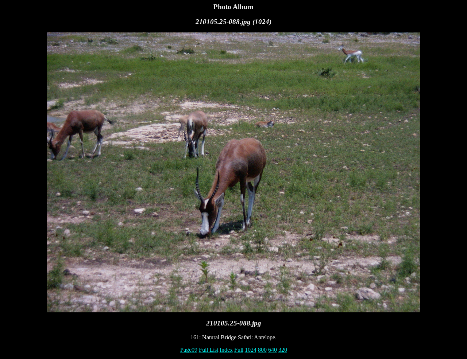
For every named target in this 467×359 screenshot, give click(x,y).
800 (262, 350)
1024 (250, 350)
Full (238, 350)
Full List (208, 350)
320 (282, 350)
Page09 (188, 350)
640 (272, 350)
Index (226, 350)
